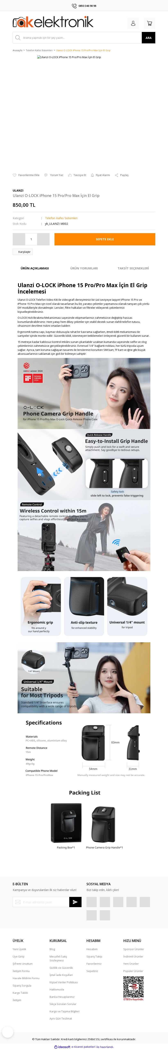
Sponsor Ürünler (133, 949)
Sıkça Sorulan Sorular (63, 1004)
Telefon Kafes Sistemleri (61, 218)
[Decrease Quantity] (19, 239)
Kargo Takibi (20, 993)
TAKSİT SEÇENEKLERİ (133, 268)
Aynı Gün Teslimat (61, 1018)
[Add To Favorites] (26, 175)
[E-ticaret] (83, 1047)
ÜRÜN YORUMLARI (84, 268)
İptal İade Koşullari (61, 975)
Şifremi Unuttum (23, 963)
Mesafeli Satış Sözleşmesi (58, 958)
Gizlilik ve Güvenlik (61, 968)
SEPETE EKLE (105, 239)
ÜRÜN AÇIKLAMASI (35, 268)
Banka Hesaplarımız (62, 997)
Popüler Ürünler (133, 971)
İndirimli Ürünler (133, 956)
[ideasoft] (62, 1047)
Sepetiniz (92, 971)
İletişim (17, 1000)
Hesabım (92, 949)
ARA (149, 38)
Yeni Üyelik (19, 949)
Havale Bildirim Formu (26, 978)
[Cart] (149, 23)
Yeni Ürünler (131, 963)
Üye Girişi (18, 956)
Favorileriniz (94, 963)
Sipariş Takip (94, 956)
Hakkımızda (57, 989)
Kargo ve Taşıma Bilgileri (64, 1011)
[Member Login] (133, 23)
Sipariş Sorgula (22, 985)
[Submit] (75, 902)
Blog (52, 949)
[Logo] (53, 22)
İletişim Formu (21, 971)
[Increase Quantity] (43, 239)
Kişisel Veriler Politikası (64, 982)
